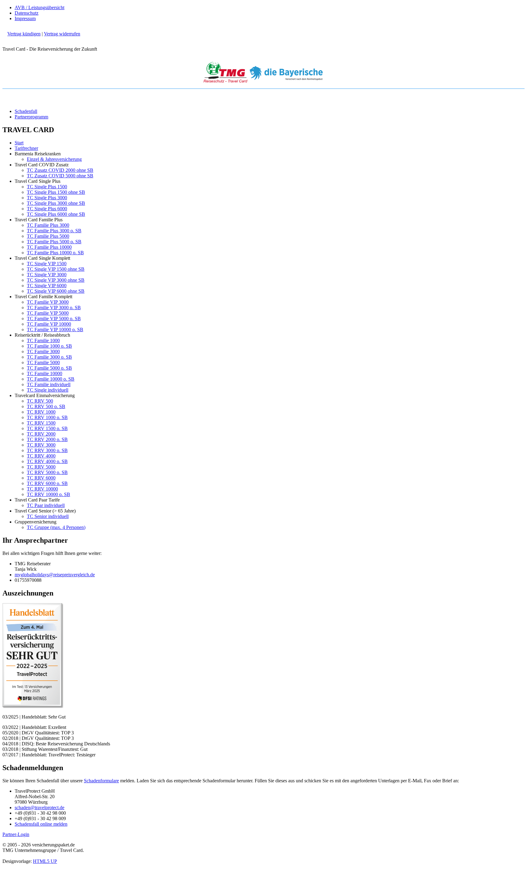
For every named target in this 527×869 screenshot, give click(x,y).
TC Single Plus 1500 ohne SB (56, 192)
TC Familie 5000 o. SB (49, 368)
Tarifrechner (26, 148)
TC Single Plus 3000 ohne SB (56, 203)
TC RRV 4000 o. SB (47, 461)
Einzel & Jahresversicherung (54, 159)
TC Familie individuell (48, 384)
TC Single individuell (47, 390)
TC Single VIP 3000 (46, 274)
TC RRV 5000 (41, 466)
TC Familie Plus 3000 (48, 225)
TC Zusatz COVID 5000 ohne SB (60, 175)
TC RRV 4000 (41, 455)
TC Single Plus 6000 (47, 208)
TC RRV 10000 (42, 488)
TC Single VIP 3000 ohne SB (55, 280)
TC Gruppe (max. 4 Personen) (56, 527)
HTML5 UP (45, 861)
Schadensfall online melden (41, 824)
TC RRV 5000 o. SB (47, 472)
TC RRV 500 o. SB (46, 406)
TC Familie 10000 (44, 373)
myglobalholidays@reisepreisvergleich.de (55, 574)
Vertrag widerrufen (62, 33)
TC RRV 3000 (41, 444)
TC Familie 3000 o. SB (49, 357)
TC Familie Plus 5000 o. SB (54, 241)
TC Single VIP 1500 (46, 263)
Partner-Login (15, 834)
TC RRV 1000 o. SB (47, 417)
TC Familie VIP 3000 (48, 302)
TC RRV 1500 (41, 422)
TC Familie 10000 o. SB (50, 379)
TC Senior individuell (48, 516)
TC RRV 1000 (41, 412)
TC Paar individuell (46, 505)
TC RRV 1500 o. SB (47, 428)
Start (19, 142)
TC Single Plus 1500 (47, 186)
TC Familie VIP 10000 (49, 324)
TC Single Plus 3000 (47, 197)
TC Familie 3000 (43, 351)
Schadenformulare (101, 780)
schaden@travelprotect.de (39, 807)
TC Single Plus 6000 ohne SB (56, 214)
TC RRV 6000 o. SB (47, 483)
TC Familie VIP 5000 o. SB (54, 318)
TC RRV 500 (40, 401)
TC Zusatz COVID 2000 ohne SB (60, 170)
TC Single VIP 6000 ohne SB (55, 291)
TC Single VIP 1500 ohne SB (55, 269)
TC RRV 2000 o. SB (47, 439)
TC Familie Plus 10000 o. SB (55, 252)
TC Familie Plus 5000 (48, 236)
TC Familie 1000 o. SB (49, 346)
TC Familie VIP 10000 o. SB (55, 329)
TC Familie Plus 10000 (49, 247)
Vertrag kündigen (24, 33)
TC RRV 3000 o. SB (47, 450)
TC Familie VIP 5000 (48, 313)
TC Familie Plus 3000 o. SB (54, 230)
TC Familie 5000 (43, 362)
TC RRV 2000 (41, 433)
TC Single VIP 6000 (46, 285)
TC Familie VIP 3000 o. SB (54, 307)
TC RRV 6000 (41, 477)
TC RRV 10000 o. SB (48, 494)
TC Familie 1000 (43, 340)
